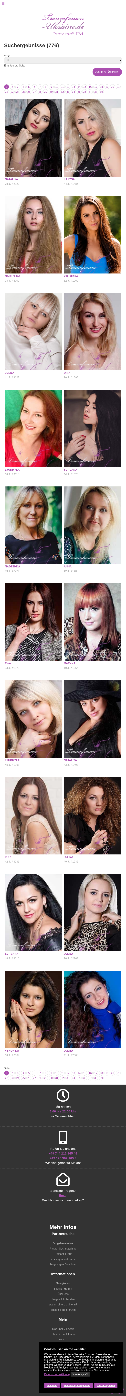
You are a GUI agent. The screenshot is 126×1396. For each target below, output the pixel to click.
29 (45, 91)
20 (112, 86)
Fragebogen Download (63, 1264)
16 (90, 86)
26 (28, 91)
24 (17, 91)
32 (62, 91)
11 (62, 86)
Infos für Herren (63, 1288)
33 (67, 91)
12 (67, 86)
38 (95, 91)
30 (51, 91)
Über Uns (63, 1294)
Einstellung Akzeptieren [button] (77, 1385)
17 (95, 86)
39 (101, 91)
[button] (81, 1379)
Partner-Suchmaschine (63, 1248)
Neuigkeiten (63, 1283)
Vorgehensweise (63, 1243)
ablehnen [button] (52, 1385)
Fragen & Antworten (63, 1299)
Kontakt (63, 1339)
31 (56, 91)
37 (90, 91)
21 (118, 86)
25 (23, 91)
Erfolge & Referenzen (63, 1309)
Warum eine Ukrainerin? (63, 1304)
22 (6, 91)
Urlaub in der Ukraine (63, 1334)
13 (73, 86)
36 (84, 91)
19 (106, 86)
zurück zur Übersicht (107, 71)
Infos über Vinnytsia (63, 1329)
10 (56, 86)
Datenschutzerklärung (57, 1374)
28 (40, 91)
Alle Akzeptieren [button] (106, 1385)
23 (12, 91)
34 (73, 91)
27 (34, 91)
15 (84, 86)
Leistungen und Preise (63, 1259)
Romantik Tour (63, 1253)
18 (101, 86)
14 (79, 86)
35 (79, 91)
